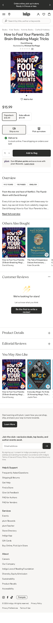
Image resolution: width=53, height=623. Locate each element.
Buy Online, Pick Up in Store (15, 545)
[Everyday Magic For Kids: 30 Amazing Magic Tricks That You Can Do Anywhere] (39, 374)
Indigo (11, 603)
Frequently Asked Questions (15, 472)
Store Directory (9, 530)
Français (22, 597)
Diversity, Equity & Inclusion (14, 573)
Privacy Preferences (10, 608)
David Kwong (26, 43)
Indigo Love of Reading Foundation (18, 568)
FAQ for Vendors (9, 502)
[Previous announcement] (3, 5)
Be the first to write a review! (26, 310)
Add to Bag (31, 153)
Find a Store (7, 487)
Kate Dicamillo (33, 265)
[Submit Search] (5, 21)
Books (4, 29)
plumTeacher (8, 525)
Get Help (6, 482)
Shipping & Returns (11, 477)
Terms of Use (25, 608)
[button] (3, 14)
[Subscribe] (47, 446)
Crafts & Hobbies (42, 29)
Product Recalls (9, 583)
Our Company (8, 564)
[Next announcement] (50, 5)
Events (5, 515)
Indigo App (7, 535)
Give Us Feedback (10, 492)
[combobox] (28, 21)
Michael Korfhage (32, 45)
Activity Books (27, 29)
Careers (6, 559)
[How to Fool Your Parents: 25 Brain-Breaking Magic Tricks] (13, 242)
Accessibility (8, 588)
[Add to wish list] (23, 255)
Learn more (29, 164)
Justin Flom (32, 397)
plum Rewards (8, 521)
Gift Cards (6, 540)
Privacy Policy (36, 603)
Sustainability (8, 578)
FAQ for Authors (9, 497)
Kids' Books (14, 29)
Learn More (9, 424)
